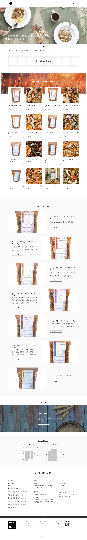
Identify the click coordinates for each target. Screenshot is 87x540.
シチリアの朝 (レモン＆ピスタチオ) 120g (34, 186)
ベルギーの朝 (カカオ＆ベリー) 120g (33, 159)
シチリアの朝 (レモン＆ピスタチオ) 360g (16, 186)
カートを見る (57, 523)
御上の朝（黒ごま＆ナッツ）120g (51, 186)
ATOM (44, 523)
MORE (55, 227)
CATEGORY (17, 3)
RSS (41, 523)
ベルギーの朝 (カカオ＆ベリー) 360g (15, 159)
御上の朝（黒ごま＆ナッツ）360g (69, 186)
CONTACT (43, 425)
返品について (28, 523)
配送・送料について (29, 521)
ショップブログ (43, 521)
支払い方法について (29, 525)
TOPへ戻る (43, 517)
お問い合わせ (57, 525)
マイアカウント (57, 521)
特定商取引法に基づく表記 (30, 527)
